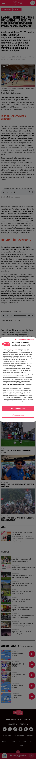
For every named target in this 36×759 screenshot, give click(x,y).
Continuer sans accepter (24, 339)
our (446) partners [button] (12, 349)
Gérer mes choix (18, 415)
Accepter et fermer (18, 408)
